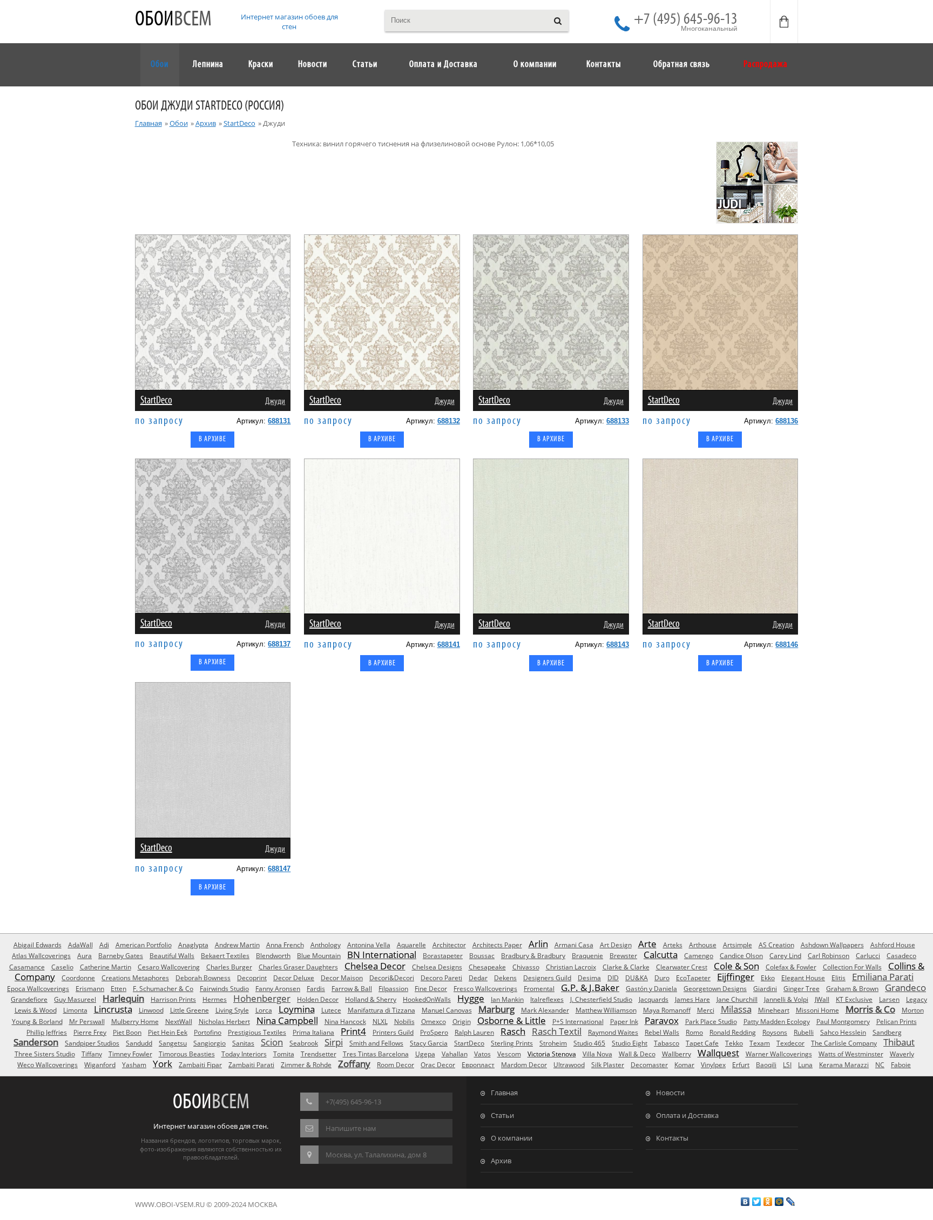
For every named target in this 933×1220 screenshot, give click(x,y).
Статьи (502, 1115)
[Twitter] (756, 1202)
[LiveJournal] (790, 1202)
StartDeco (239, 123)
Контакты (672, 1138)
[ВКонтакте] (745, 1202)
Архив (205, 123)
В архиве (212, 439)
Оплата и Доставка (687, 1115)
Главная (148, 123)
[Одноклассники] (768, 1202)
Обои (173, 19)
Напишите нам (351, 1128)
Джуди (275, 401)
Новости (670, 1092)
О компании (511, 1138)
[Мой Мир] (779, 1202)
